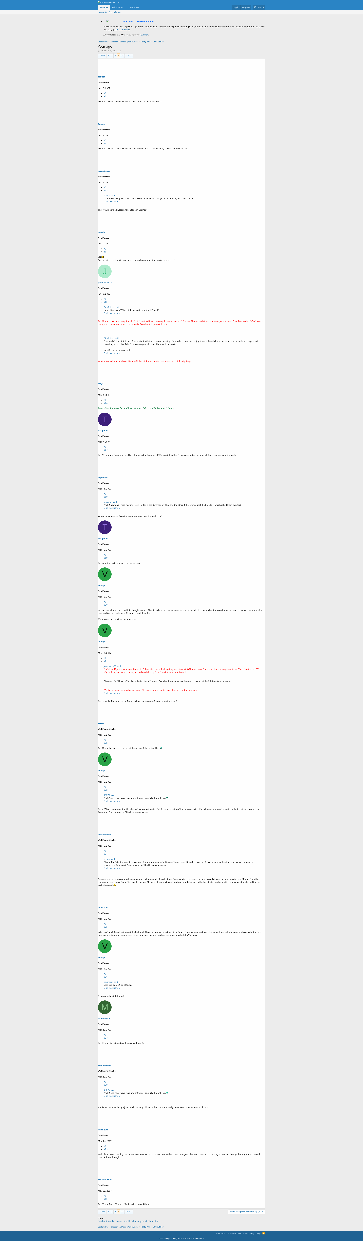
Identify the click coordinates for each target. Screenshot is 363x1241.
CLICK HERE (123, 29)
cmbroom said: (111, 981)
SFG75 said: (109, 795)
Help (258, 1233)
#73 (106, 789)
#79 (106, 1149)
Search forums (115, 12)
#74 (106, 853)
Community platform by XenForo (181, 1238)
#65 (106, 301)
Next (128, 55)
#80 (106, 1198)
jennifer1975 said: (112, 666)
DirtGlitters (104, 50)
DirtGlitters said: (112, 307)
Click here (144, 34)
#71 (106, 661)
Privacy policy (248, 1233)
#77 (106, 1037)
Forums (104, 7)
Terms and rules (234, 1233)
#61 (106, 96)
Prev (103, 55)
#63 (106, 190)
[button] (126, 7)
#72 (106, 742)
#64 (106, 251)
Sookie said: (109, 195)
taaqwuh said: (110, 501)
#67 (106, 449)
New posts (102, 12)
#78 (106, 1084)
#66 (106, 403)
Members (134, 7)
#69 (106, 557)
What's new (117, 7)
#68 (106, 496)
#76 (106, 976)
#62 (106, 143)
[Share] (104, 93)
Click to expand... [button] (112, 201)
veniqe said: (109, 859)
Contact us (220, 1233)
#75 (106, 926)
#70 (106, 604)
